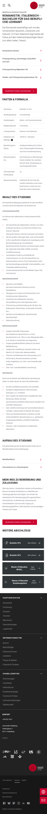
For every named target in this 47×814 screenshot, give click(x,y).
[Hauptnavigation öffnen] (5, 5)
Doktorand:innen (10, 651)
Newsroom (7, 620)
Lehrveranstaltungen (11, 700)
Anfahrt (4, 738)
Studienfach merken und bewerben (18, 91)
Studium (6, 611)
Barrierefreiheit (7, 797)
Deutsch (17, 780)
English (24, 780)
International (8, 687)
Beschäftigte (8, 647)
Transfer (6, 616)
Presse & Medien (10, 660)
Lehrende (7, 656)
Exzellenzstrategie (10, 692)
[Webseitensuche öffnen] (10, 5)
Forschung (7, 607)
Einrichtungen (8, 679)
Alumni (6, 643)
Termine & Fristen (10, 696)
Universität (7, 603)
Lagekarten (7, 629)
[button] (22, 598)
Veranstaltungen (10, 624)
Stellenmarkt (8, 705)
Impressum (6, 789)
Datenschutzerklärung (9, 793)
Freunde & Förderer (11, 664)
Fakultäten (7, 683)
